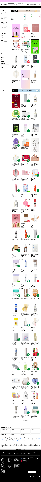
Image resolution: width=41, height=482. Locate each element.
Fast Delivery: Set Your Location (6, 37)
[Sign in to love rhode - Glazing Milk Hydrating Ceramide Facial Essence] (29, 94)
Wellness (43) (2, 28)
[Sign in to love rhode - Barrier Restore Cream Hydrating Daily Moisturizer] (39, 229)
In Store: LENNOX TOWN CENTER (5, 35)
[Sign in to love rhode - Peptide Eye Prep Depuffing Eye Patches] (19, 362)
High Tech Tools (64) (3, 27)
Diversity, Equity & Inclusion (3, 469)
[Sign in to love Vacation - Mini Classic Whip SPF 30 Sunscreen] (39, 199)
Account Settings (9, 463)
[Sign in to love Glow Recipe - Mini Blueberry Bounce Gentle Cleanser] (29, 406)
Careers (1, 460)
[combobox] (11, 4)
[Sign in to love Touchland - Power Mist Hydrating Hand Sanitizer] (29, 24)
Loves (8, 469)
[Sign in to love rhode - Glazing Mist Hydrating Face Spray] (29, 348)
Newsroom (2, 459)
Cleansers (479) (3, 18)
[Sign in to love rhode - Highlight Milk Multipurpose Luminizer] (29, 289)
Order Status (9, 461)
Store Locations (16, 468)
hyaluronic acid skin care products (24, 438)
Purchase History (9, 462)
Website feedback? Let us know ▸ (20, 449)
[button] (4, 41)
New (0, 6)
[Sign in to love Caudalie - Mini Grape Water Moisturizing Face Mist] (29, 274)
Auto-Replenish (9, 466)
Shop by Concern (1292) (4, 12)
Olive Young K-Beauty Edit (5, 6)
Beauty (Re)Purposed (3, 471)
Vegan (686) (2, 14)
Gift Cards (35, 6)
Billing (15, 463)
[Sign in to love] (19, 40)
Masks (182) (2, 13)
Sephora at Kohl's (16, 467)
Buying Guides (16, 465)
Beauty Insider (9, 458)
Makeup (10, 6)
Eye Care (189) (3, 23)
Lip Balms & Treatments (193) (4, 22)
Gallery (8, 460)
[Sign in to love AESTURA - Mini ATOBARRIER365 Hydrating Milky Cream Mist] (29, 259)
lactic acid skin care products (15, 440)
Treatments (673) (3, 19)
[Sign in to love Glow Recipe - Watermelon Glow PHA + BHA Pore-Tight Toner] (39, 391)
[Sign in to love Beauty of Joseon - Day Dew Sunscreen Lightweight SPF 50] (39, 318)
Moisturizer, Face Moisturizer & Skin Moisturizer (19, 444)
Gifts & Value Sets (31, 6)
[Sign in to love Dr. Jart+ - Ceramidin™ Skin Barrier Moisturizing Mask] (19, 318)
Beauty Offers (9, 467)
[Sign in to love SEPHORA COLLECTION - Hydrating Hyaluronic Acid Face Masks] (19, 244)
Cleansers (27, 444)
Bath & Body (21, 6)
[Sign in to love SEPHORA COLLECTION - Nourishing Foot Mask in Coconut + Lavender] (19, 138)
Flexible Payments (16, 469)
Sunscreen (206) (3, 24)
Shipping (15, 462)
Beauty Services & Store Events (10, 465)
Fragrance (16, 6)
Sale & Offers (39, 6)
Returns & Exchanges (16, 459)
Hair (18, 6)
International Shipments (17, 464)
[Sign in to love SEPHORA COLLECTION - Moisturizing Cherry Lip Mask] (29, 154)
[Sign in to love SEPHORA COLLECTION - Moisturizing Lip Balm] (39, 348)
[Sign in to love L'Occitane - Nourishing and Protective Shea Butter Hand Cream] (19, 348)
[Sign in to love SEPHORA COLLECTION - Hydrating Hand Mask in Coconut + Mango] (39, 362)
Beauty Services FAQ (16, 466)
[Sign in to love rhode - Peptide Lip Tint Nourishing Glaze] (19, 184)
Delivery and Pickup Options (16, 460)
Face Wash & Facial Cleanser (9, 444)
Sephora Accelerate (3, 470)
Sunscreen (6, 445)
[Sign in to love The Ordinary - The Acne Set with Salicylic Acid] (19, 377)
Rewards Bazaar (9, 468)
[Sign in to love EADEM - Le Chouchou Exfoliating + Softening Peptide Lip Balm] (19, 169)
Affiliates (1, 464)
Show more (2, 441)
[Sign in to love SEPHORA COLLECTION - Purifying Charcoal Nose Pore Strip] (39, 55)
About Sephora (2, 458)
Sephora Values (2, 461)
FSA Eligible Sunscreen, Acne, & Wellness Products (26, 445)
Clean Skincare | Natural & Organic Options (13, 445)
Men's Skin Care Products (32, 444)
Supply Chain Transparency (2, 463)
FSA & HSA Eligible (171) (4, 17)
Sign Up (38, 471)
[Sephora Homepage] (3, 4)
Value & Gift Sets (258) (4, 26)
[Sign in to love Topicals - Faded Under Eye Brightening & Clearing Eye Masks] (29, 169)
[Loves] (38, 4)
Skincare (13, 6)
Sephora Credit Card (10, 459)
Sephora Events (2, 465)
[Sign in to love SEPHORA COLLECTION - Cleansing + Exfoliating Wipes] (29, 40)
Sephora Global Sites (3, 467)
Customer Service (16, 458)
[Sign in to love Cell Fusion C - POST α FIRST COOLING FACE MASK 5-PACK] (29, 184)
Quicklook (25, 31)
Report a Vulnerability (3, 472)
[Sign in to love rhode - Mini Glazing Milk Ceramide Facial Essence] (19, 333)
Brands (27, 6)
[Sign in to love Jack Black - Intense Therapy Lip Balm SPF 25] (19, 304)
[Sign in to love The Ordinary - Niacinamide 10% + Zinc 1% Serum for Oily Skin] (19, 55)
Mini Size (25, 6)
